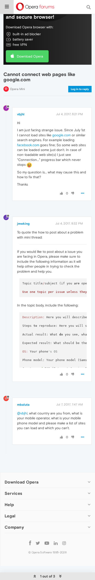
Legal (10, 515)
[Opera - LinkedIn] (55, 542)
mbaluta (23, 404)
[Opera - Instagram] (64, 542)
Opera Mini (17, 89)
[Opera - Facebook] (30, 543)
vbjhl (20, 114)
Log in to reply (80, 89)
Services (13, 493)
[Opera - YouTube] (46, 542)
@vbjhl (22, 413)
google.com (61, 135)
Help (9, 504)
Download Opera (30, 56)
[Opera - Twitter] (37, 542)
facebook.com (28, 145)
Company (14, 527)
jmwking (23, 223)
